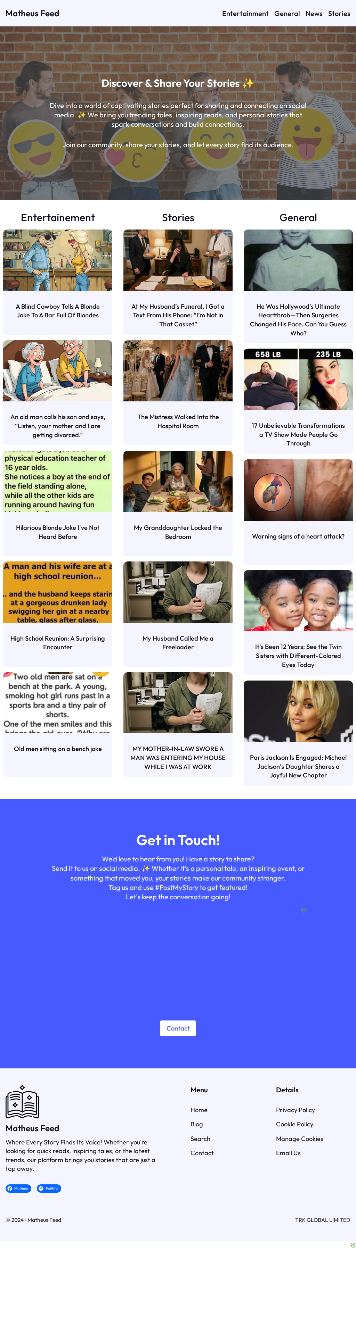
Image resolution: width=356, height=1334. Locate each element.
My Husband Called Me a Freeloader (178, 642)
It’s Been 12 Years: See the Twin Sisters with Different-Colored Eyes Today (298, 655)
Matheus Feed (32, 13)
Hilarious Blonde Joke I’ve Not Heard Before (57, 532)
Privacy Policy (295, 1110)
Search (200, 1139)
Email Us (288, 1153)
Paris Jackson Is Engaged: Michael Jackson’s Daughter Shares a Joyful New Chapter (298, 766)
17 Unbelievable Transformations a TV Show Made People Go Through (298, 434)
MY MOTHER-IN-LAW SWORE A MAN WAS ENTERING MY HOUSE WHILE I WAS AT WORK (178, 757)
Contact (178, 1028)
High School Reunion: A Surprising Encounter (57, 642)
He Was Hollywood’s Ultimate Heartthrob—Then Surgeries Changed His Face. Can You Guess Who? (298, 319)
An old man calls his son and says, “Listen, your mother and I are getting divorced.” (57, 426)
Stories (178, 217)
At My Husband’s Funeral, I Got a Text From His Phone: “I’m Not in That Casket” (178, 315)
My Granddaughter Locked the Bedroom (178, 532)
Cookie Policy (294, 1124)
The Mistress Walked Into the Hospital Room (178, 421)
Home (199, 1110)
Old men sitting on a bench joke (58, 749)
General (298, 217)
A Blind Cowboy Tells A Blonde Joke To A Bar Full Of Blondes (58, 310)
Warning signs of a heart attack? (298, 536)
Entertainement (58, 217)
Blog (197, 1124)
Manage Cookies (299, 1139)
